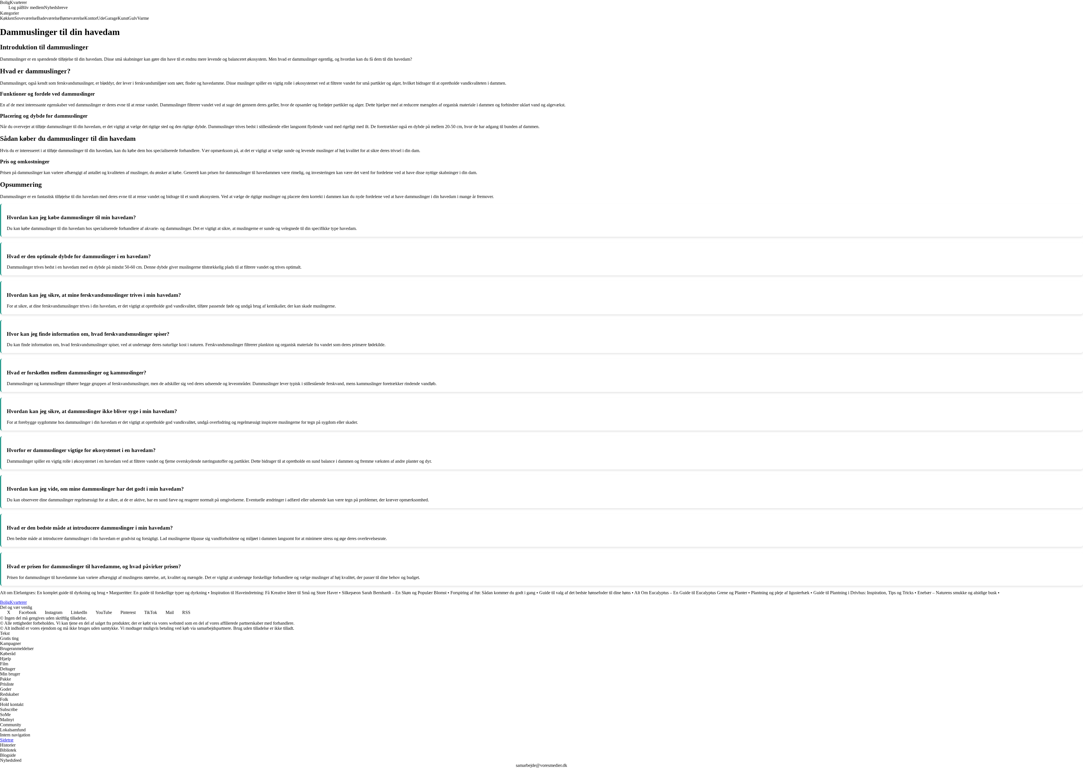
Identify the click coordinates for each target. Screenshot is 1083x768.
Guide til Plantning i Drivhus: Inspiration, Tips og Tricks (863, 592)
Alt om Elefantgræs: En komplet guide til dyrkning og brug (52, 592)
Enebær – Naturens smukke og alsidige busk (957, 592)
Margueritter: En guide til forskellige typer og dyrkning (158, 592)
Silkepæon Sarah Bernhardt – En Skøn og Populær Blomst (394, 592)
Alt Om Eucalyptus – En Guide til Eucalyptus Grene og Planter (690, 592)
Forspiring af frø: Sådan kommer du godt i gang (492, 592)
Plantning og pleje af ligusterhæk (780, 592)
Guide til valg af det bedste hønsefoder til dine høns (585, 592)
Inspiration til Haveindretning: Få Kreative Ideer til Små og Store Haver (274, 592)
